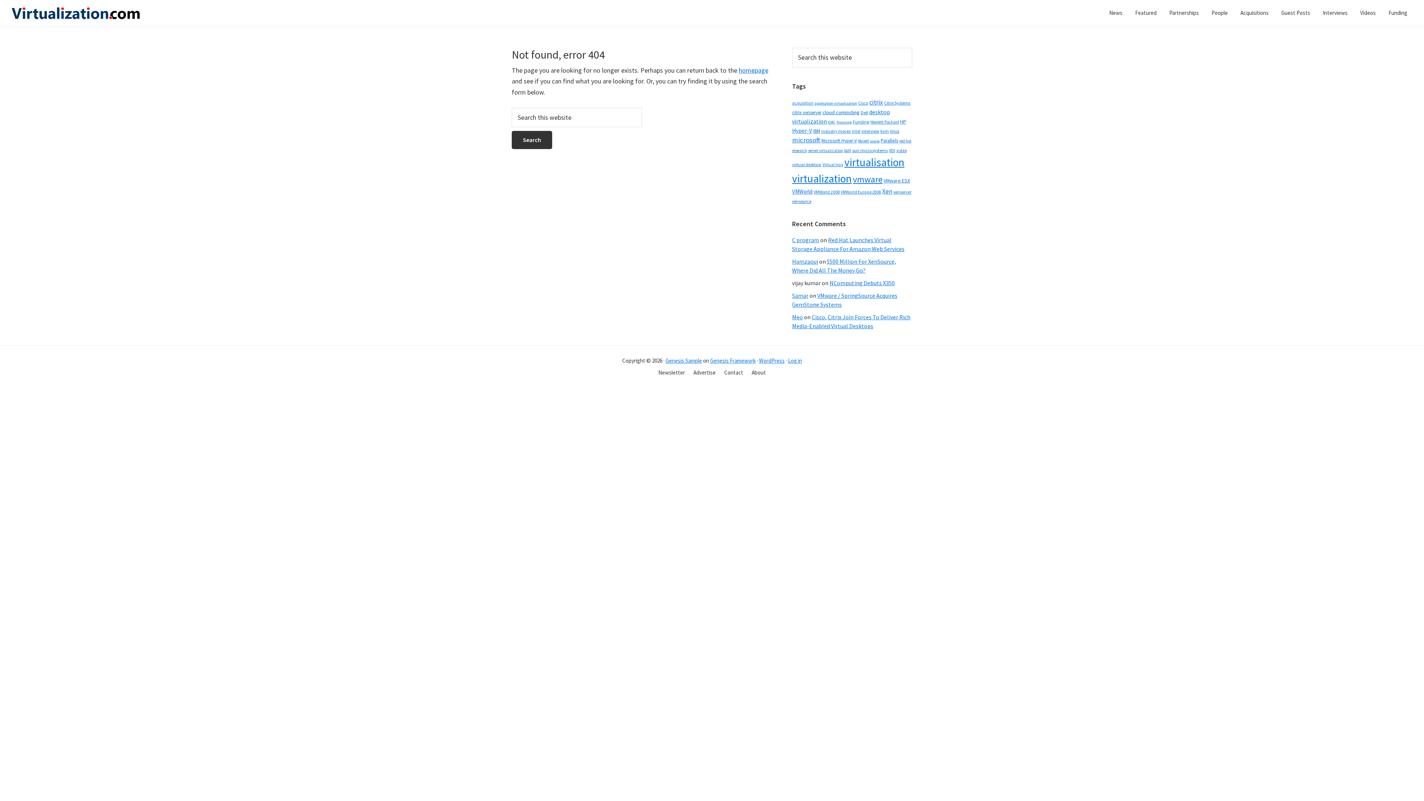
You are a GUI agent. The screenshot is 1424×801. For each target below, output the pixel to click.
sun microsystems (870, 150)
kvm (884, 131)
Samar (800, 295)
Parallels (889, 141)
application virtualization (836, 103)
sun (847, 150)
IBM (816, 131)
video (901, 150)
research (799, 150)
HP (903, 121)
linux (894, 131)
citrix (876, 102)
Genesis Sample (684, 360)
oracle (875, 141)
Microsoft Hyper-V (839, 141)
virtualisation (874, 162)
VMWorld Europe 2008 (861, 192)
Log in (795, 360)
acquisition (803, 103)
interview (870, 131)
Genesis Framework (733, 360)
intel (856, 131)
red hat (905, 141)
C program (805, 240)
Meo (797, 317)
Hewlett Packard (884, 122)
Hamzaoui (805, 261)
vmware (868, 179)
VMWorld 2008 (827, 192)
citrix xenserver (806, 112)
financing (844, 122)
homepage (753, 70)
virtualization (822, 178)
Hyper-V (802, 130)
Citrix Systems (897, 103)
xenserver (902, 192)
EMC (831, 122)
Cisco (863, 103)
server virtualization (825, 150)
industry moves (836, 131)
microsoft (806, 140)
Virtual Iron (833, 164)
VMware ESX (897, 180)
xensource (801, 201)
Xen (887, 191)
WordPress (772, 360)
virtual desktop (806, 164)
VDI (892, 150)
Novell (863, 141)
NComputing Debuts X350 (862, 283)
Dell (864, 112)
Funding (861, 122)
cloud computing (841, 112)
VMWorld (802, 191)
